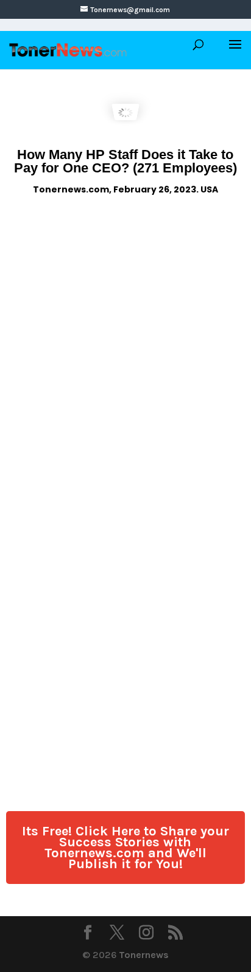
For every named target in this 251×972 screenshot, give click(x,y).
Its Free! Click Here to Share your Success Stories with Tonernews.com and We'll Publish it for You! (125, 847)
